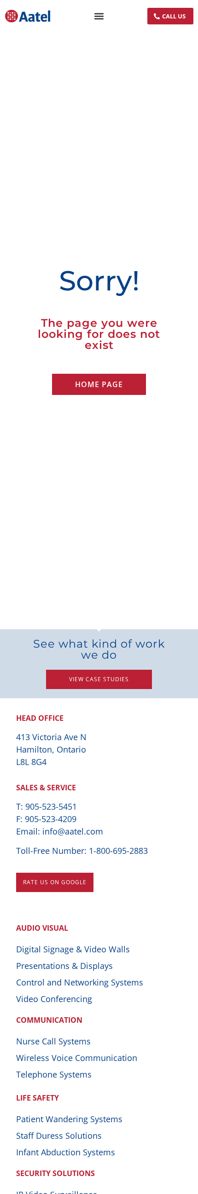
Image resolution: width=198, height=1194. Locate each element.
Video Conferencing (54, 998)
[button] (99, 16)
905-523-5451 (51, 806)
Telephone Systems (54, 1074)
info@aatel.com (72, 831)
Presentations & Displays (64, 965)
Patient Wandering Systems (69, 1118)
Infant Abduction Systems (65, 1152)
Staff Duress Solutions (59, 1135)
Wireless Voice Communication (76, 1057)
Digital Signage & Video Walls (73, 949)
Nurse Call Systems (53, 1041)
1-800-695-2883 (118, 850)
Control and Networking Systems (79, 982)
